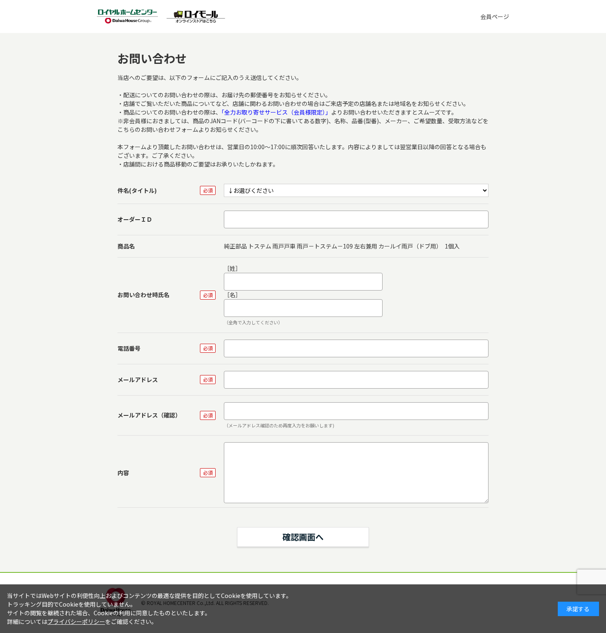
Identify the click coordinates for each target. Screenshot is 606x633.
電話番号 (129, 348)
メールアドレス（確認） (149, 415)
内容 (123, 473)
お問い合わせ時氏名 (143, 295)
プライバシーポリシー (76, 621)
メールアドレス (137, 379)
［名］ (232, 295)
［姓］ (232, 268)
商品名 (126, 246)
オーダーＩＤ (134, 219)
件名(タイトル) (137, 190)
